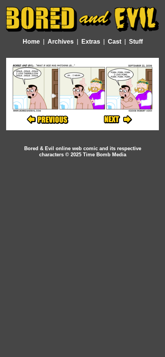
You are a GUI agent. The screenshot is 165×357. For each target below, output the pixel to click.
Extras (90, 41)
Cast (114, 41)
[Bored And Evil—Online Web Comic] (82, 19)
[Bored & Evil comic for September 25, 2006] (118, 119)
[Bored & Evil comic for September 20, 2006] (47, 119)
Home (31, 41)
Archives (61, 41)
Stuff (136, 41)
